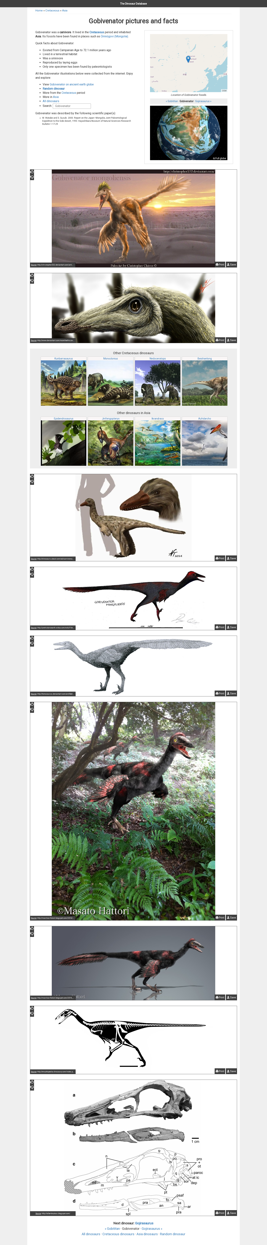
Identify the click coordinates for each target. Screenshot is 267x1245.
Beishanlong (205, 358)
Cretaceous (52, 10)
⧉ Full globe (219, 158)
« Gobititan (172, 101)
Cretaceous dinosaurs (118, 1234)
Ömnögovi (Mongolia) (114, 36)
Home (39, 10)
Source (34, 265)
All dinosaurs (51, 101)
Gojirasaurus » (203, 101)
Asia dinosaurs (147, 1234)
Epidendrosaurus (63, 418)
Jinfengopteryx (111, 418)
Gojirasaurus (144, 1223)
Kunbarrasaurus (63, 358)
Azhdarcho (204, 418)
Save (233, 264)
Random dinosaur (54, 88)
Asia (64, 10)
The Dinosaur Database (133, 3)
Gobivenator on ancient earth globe (72, 84)
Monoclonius (110, 358)
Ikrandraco (158, 418)
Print (221, 264)
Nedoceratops (158, 358)
